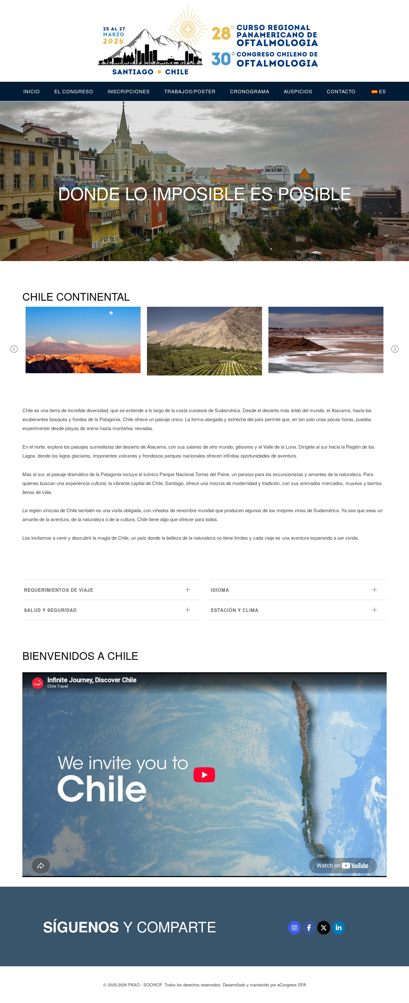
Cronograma (249, 91)
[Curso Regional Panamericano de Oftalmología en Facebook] (309, 928)
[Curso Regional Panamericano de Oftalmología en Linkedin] (338, 928)
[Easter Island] (133, 314)
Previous (14, 353)
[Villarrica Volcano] (376, 314)
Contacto (341, 91)
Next (395, 353)
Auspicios (298, 91)
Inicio (31, 91)
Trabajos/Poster (190, 91)
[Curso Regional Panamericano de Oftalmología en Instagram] (294, 928)
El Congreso (73, 91)
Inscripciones (129, 91)
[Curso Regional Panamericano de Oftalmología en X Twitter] (323, 928)
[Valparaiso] (254, 314)
